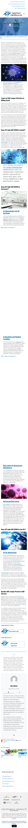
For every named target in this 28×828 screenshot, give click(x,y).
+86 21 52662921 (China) (20, 8)
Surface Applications (7, 781)
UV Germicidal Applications (14, 644)
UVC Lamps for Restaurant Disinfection (12, 466)
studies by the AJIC (8, 219)
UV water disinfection (12, 167)
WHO (24, 62)
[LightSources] (12, 13)
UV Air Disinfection (10, 552)
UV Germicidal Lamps (14, 631)
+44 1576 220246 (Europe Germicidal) (16, 4)
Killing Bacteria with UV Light (5, 756)
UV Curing (4, 783)
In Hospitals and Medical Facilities (12, 338)
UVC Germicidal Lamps (11, 501)
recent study (4, 142)
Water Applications (17, 20)
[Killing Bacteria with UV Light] (5, 751)
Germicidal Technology (11, 18)
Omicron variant (16, 53)
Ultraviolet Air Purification (12, 754)
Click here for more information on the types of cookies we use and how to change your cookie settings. (14, 823)
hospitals (18, 342)
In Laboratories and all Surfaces (11, 212)
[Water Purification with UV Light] (22, 751)
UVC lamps (6, 504)
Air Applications (8, 36)
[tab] (8, 692)
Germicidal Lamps (6, 778)
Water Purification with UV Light (22, 756)
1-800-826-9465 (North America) (17, 1)
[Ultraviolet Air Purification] (14, 751)
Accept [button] (14, 826)
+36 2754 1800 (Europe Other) (18, 6)
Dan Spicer (14, 686)
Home (1, 36)
